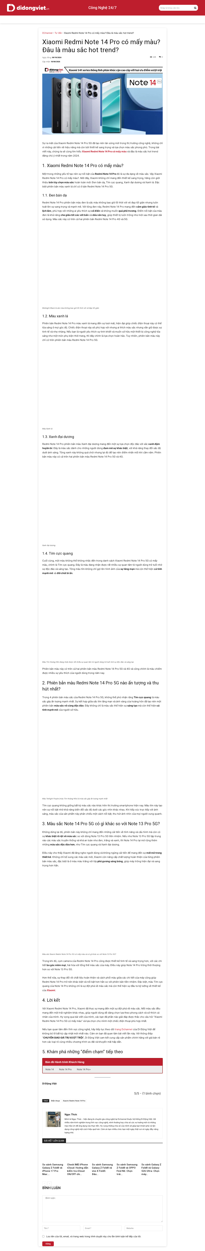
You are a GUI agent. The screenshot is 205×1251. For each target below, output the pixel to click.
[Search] (195, 8)
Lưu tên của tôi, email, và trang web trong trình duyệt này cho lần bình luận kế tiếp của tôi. (93, 1236)
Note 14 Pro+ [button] (84, 1069)
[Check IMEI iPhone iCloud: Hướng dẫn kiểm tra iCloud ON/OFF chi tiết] (77, 1154)
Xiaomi (51, 990)
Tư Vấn (58, 33)
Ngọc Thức (71, 1114)
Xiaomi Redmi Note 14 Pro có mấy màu (104, 151)
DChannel (47, 33)
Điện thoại (55, 1100)
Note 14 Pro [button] (65, 1069)
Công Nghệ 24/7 (102, 7)
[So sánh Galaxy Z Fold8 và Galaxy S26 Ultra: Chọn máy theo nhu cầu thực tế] (152, 1154)
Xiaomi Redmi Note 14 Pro (74, 1100)
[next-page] (49, 1184)
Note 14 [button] (49, 1069)
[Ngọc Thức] (53, 1123)
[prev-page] (44, 1184)
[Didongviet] (28, 7)
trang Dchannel (123, 1029)
